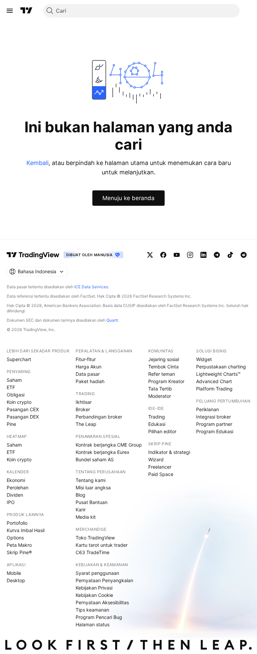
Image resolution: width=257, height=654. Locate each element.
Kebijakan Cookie (94, 595)
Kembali (37, 162)
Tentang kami (90, 480)
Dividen (15, 495)
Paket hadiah (90, 381)
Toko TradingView (95, 537)
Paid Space (160, 474)
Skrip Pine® (19, 552)
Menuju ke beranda (128, 198)
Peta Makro (19, 545)
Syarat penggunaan (97, 573)
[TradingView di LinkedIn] (203, 255)
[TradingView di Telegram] (217, 255)
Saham (14, 380)
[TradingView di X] (150, 255)
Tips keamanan (92, 610)
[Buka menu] (9, 10)
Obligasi (15, 394)
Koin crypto (19, 402)
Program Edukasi (214, 431)
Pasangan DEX (23, 417)
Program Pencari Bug (99, 617)
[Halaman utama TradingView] (26, 10)
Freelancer (159, 467)
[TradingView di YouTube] (176, 255)
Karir (81, 509)
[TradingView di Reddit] (243, 255)
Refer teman (161, 374)
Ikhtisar (84, 402)
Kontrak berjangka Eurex (103, 452)
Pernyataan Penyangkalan (104, 580)
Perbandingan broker (99, 417)
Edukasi (156, 424)
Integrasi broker (213, 417)
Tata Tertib (160, 388)
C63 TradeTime (92, 552)
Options (15, 537)
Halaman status (92, 624)
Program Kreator (166, 381)
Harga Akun (88, 366)
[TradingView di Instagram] (190, 255)
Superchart (19, 359)
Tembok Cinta (163, 366)
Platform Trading (214, 388)
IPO (11, 502)
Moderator (159, 396)
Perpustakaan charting (221, 366)
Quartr (112, 320)
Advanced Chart (214, 381)
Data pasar (88, 374)
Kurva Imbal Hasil (26, 530)
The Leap (86, 424)
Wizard (156, 459)
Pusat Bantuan (91, 502)
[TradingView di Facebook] (163, 255)
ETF (11, 387)
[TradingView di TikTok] (230, 255)
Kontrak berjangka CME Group (109, 445)
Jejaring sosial (163, 359)
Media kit (86, 517)
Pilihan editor (162, 431)
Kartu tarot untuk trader (101, 545)
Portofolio (17, 523)
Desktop (16, 580)
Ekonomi (16, 480)
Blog (80, 495)
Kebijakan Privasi (94, 588)
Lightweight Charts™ (218, 374)
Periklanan (207, 409)
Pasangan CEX (23, 409)
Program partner (214, 424)
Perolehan (17, 487)
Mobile (14, 573)
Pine (11, 424)
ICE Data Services (91, 286)
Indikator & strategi (169, 452)
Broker (83, 409)
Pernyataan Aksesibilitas (102, 602)
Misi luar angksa (93, 487)
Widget (204, 359)
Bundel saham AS (95, 459)
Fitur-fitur (86, 359)
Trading (156, 417)
